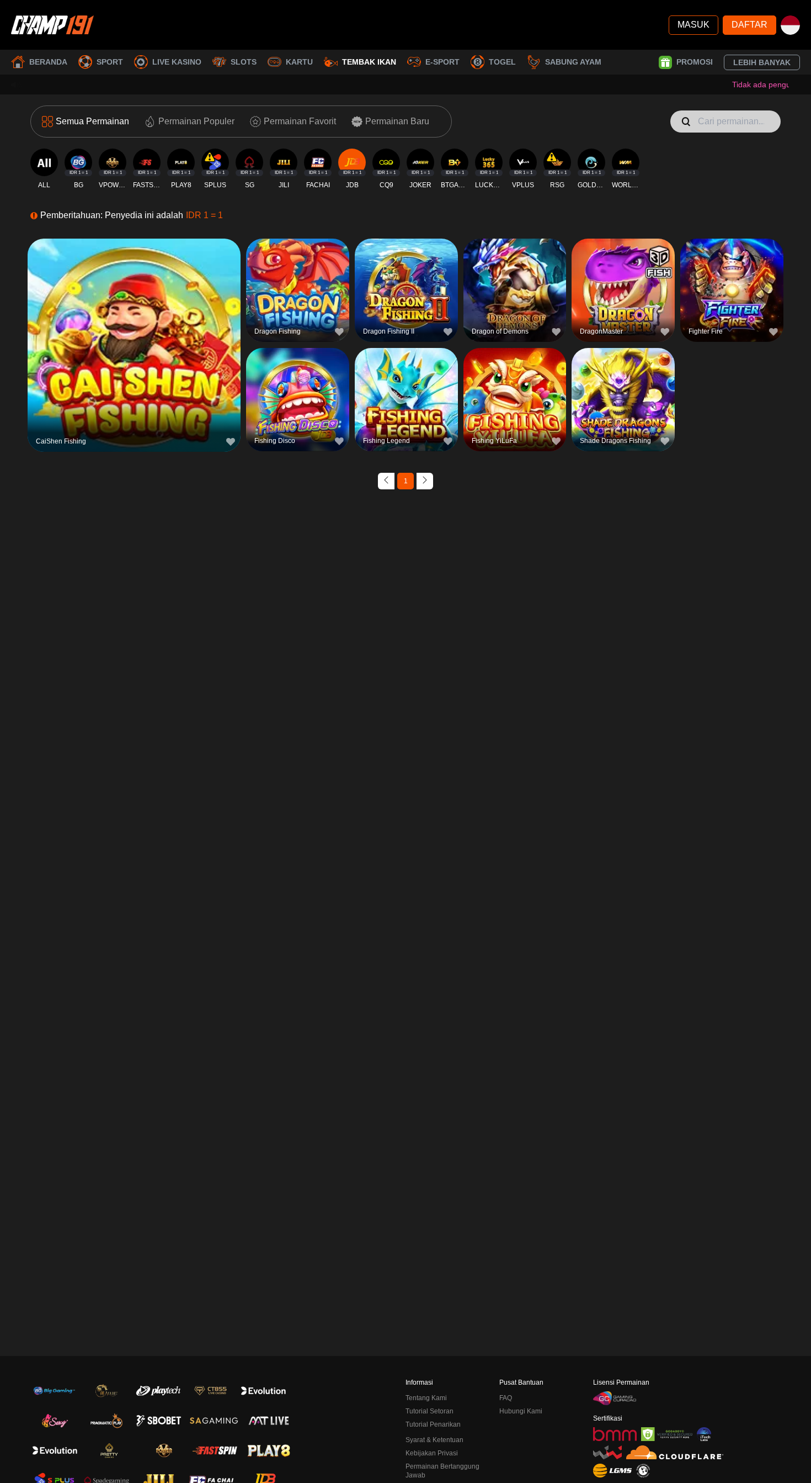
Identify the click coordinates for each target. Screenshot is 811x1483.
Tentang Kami (426, 1398)
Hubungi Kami (520, 1411)
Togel (502, 61)
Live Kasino (176, 61)
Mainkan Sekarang (134, 346)
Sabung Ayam (573, 61)
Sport (110, 61)
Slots (244, 61)
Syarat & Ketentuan (434, 1440)
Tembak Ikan (369, 61)
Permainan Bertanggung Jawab (442, 1471)
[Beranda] (52, 25)
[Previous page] (386, 481)
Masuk (693, 24)
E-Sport (442, 61)
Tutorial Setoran (429, 1411)
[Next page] (425, 481)
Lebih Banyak (762, 62)
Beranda (48, 61)
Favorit (134, 321)
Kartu (299, 61)
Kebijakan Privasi (432, 1453)
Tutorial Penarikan (433, 1424)
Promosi (694, 61)
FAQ (505, 1398)
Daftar (749, 24)
